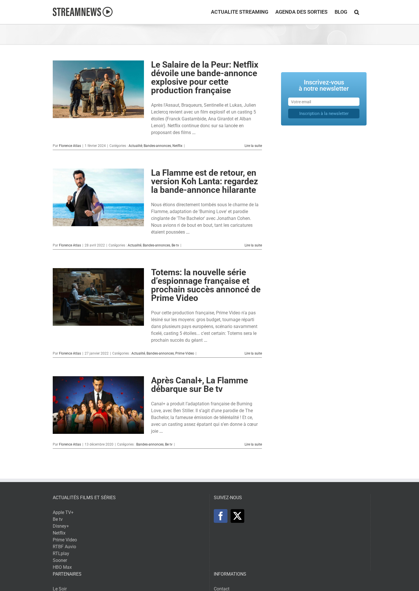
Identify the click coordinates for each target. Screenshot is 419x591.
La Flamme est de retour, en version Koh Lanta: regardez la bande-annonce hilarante (204, 181)
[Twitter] (237, 516)
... (194, 132)
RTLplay (61, 553)
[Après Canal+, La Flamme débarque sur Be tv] (98, 405)
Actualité (135, 146)
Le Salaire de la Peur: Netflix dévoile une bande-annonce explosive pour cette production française (204, 77)
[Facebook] (220, 516)
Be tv (175, 245)
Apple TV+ (63, 512)
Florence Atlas (70, 146)
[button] (356, 12)
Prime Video (184, 353)
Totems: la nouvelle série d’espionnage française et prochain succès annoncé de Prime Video (206, 285)
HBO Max (62, 567)
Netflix (177, 146)
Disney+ (61, 526)
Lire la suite (253, 146)
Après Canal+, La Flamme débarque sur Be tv (199, 384)
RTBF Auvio (64, 546)
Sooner (60, 560)
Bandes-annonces (157, 146)
